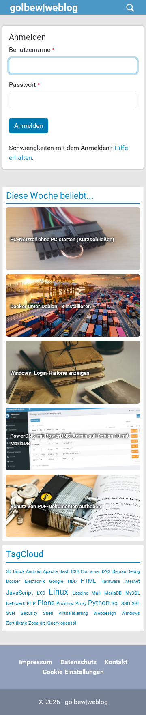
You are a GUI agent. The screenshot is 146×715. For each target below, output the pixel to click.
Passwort (23, 84)
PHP (31, 603)
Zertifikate (16, 623)
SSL (136, 603)
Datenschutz (78, 662)
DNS (106, 571)
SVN (10, 613)
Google (56, 581)
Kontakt (116, 662)
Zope (33, 623)
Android (33, 571)
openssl (68, 623)
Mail (96, 593)
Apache (50, 571)
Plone (46, 603)
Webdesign (105, 613)
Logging (80, 593)
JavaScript (19, 592)
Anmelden (28, 125)
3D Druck (15, 571)
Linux (58, 592)
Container (90, 571)
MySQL (132, 593)
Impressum (35, 662)
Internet (132, 581)
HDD (72, 581)
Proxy (80, 603)
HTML (88, 581)
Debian (119, 571)
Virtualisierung (73, 613)
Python (99, 603)
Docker (13, 581)
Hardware (110, 581)
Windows (131, 613)
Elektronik (35, 581)
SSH (125, 603)
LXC (41, 593)
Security (29, 613)
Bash (64, 571)
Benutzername (30, 50)
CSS (75, 571)
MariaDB (113, 593)
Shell (48, 613)
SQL (116, 603)
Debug (133, 571)
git (42, 623)
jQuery (52, 623)
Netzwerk (15, 603)
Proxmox (65, 603)
